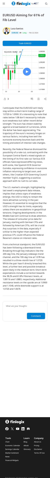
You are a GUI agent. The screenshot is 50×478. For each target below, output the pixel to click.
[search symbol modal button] (46, 3)
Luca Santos (17, 28)
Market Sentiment (12, 453)
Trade (25, 43)
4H (20, 33)
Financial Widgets (12, 460)
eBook (26, 446)
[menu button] (3, 3)
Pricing (36, 446)
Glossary (27, 449)
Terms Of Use (39, 453)
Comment (36, 316)
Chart (7, 442)
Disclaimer (38, 449)
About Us (37, 442)
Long (24, 33)
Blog (25, 442)
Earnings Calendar (12, 449)
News (7, 457)
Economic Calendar (12, 446)
